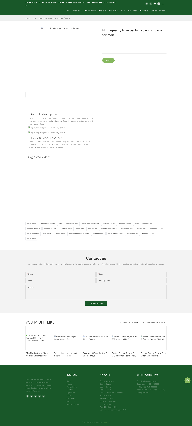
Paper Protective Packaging (156, 322)
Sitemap (107, 422)
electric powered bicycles (115, 233)
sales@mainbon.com (150, 381)
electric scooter (141, 228)
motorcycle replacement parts (143, 223)
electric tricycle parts (126, 228)
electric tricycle (31, 238)
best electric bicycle (148, 233)
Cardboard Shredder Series (129, 322)
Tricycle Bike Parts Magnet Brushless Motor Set (65, 354)
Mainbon (29, 18)
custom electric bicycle (156, 228)
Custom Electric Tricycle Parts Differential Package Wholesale (153, 354)
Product (142, 322)
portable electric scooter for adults (68, 223)
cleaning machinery (98, 233)
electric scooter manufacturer (90, 223)
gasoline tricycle (60, 233)
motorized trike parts (66, 228)
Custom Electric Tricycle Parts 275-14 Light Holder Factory (124, 354)
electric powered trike (109, 223)
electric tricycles (31, 223)
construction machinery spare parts (79, 233)
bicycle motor (80, 228)
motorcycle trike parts (50, 228)
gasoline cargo (47, 233)
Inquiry (108, 60)
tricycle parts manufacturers (108, 228)
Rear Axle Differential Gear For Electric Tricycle (96, 354)
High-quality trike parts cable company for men (52, 18)
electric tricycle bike (132, 233)
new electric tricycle (125, 223)
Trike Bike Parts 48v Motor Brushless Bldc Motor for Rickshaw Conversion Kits (37, 354)
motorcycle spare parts (33, 228)
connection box (92, 228)
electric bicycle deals (33, 233)
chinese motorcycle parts (48, 223)
